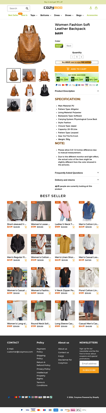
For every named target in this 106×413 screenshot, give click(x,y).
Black (69, 46)
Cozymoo (78, 397)
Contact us (63, 352)
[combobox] (18, 8)
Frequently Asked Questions (69, 173)
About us (62, 349)
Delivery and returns (65, 180)
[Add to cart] (26, 228)
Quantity (77, 53)
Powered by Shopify (90, 397)
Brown (59, 46)
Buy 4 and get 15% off (50, 2)
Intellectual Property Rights (42, 375)
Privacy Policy (43, 369)
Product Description (65, 91)
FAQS (61, 356)
